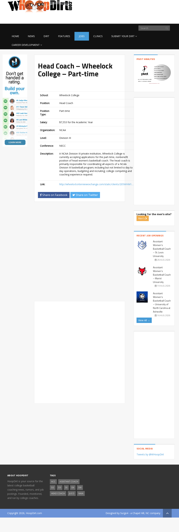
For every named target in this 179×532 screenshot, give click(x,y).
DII (72, 487)
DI (66, 487)
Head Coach (58, 493)
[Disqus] (79, 252)
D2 (52, 487)
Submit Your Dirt (123, 36)
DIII (79, 487)
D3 (59, 487)
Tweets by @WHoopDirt (150, 454)
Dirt (46, 36)
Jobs (82, 36)
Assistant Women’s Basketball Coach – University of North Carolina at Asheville (162, 302)
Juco (71, 493)
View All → (144, 320)
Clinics (98, 36)
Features (64, 36)
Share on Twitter (86, 195)
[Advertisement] (144, 18)
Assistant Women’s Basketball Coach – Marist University (162, 274)
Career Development (26, 45)
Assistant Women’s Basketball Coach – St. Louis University (162, 249)
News (31, 36)
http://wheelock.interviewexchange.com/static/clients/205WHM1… (96, 184)
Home (15, 36)
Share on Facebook (54, 195)
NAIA (80, 493)
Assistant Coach (69, 481)
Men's (141, 218)
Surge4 (124, 513)
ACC (53, 481)
